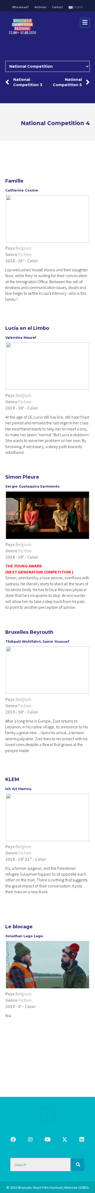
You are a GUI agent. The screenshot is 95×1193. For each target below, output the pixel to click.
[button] (13, 1139)
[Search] (77, 1164)
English (78, 7)
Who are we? (20, 7)
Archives (40, 7)
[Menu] (47, 1114)
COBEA (83, 1187)
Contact (57, 7)
